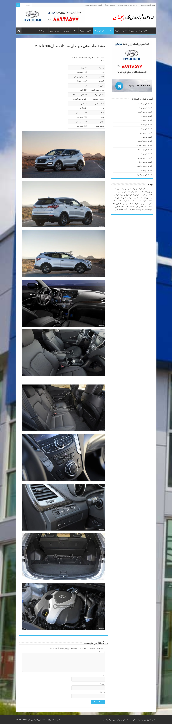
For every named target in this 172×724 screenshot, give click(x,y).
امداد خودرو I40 (146, 129)
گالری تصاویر (86, 31)
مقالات (74, 31)
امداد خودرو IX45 (145, 162)
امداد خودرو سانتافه (144, 166)
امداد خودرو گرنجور (144, 141)
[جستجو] (18, 5)
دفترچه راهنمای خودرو (139, 31)
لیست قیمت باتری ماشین (93, 5)
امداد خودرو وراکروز (144, 175)
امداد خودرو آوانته (145, 108)
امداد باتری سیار (110, 5)
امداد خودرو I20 (146, 120)
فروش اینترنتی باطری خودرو (127, 5)
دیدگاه (102, 652)
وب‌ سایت (101, 692)
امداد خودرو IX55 (145, 170)
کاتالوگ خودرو (121, 31)
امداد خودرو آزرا (146, 137)
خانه (152, 31)
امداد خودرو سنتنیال (144, 149)
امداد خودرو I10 (146, 116)
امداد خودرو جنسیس (144, 145)
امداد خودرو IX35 (145, 154)
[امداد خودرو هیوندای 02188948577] (132, 17)
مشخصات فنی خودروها (103, 31)
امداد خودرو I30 (146, 124)
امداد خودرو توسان (145, 158)
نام (103, 676)
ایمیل (102, 684)
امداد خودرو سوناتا (145, 133)
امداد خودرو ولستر (145, 112)
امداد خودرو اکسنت (144, 104)
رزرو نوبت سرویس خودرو (59, 31)
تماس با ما (43, 31)
